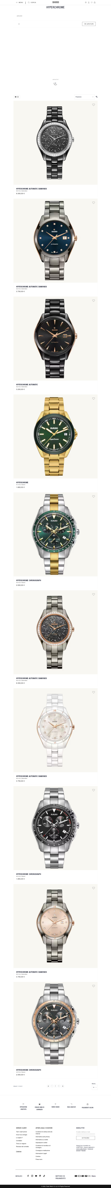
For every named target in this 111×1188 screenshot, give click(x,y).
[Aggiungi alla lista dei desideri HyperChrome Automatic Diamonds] (93, 104)
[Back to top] (55, 83)
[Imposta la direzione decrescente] (97, 97)
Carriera (38, 1156)
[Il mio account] (88, 2)
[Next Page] (62, 1086)
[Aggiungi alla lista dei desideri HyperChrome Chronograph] (93, 790)
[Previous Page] (48, 1086)
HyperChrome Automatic (27, 384)
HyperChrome (22, 482)
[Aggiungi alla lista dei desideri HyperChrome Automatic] (93, 300)
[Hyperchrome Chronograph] (56, 534)
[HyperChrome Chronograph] (56, 828)
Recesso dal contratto (22, 1146)
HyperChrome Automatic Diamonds (31, 189)
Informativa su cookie (42, 1140)
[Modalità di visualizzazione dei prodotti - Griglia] (18, 97)
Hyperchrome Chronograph (28, 580)
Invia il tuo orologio (21, 1135)
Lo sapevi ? (19, 1138)
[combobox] (18, 24)
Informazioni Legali (41, 1153)
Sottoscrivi (85, 1138)
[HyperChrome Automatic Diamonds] (56, 143)
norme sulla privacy (81, 1149)
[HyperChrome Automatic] (56, 339)
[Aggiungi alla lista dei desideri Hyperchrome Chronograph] (93, 496)
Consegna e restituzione (43, 1150)
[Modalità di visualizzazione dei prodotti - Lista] (16, 97)
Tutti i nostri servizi (21, 1132)
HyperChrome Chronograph (28, 874)
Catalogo (18, 1151)
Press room (39, 1159)
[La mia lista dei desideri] (91, 2)
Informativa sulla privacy (43, 1137)
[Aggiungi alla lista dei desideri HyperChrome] (93, 398)
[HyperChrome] (56, 436)
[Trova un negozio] (85, 2)
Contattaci (19, 1141)
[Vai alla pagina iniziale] (55, 2)
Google (84, 1150)
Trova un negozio (21, 1143)
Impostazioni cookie (41, 1142)
